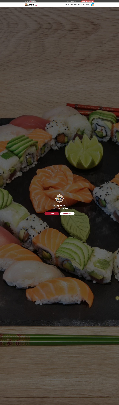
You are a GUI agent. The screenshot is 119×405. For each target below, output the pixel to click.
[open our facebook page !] (27, 1)
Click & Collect (73, 4)
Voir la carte (66, 4)
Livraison (80, 4)
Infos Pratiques (86, 4)
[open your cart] (92, 4)
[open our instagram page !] (25, 1)
